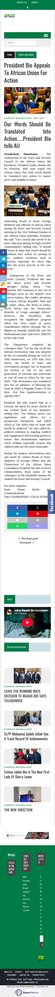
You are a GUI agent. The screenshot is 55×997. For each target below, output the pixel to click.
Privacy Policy (38, 975)
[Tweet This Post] (38, 508)
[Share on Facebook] (17, 508)
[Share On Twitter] (3, 259)
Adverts (34, 2)
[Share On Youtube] (3, 291)
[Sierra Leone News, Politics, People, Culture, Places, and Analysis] (11, 16)
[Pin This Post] (38, 514)
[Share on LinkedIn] (17, 514)
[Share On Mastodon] (38, 526)
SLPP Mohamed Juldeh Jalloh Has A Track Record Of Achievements (26, 736)
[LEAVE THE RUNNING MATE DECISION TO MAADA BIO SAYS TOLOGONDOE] (27, 681)
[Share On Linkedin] (3, 265)
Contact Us (22, 2)
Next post (25, 542)
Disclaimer (11, 975)
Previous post (30, 538)
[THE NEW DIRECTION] (27, 800)
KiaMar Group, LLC (30, 982)
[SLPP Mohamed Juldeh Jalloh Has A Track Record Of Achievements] (27, 724)
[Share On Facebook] (3, 252)
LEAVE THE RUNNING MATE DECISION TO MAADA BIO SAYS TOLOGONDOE (25, 695)
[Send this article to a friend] (17, 520)
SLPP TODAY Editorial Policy (36, 972)
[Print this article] (38, 520)
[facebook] (27, 7)
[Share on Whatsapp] (17, 526)
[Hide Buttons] (1, 309)
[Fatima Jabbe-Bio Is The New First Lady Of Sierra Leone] (27, 762)
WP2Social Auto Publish (16, 986)
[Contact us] (3, 304)
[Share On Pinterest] (3, 272)
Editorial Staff (24, 118)
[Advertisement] (29, 24)
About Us (8, 972)
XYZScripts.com (42, 986)
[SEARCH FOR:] (21, 42)
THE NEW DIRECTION (18, 809)
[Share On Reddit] (3, 278)
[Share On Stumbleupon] (3, 285)
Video (9, 599)
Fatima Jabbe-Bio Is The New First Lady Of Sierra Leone (27, 774)
